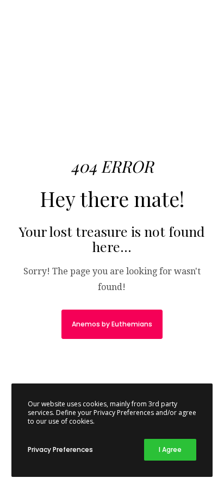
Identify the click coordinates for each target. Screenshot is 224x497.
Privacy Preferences (60, 449)
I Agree (170, 449)
